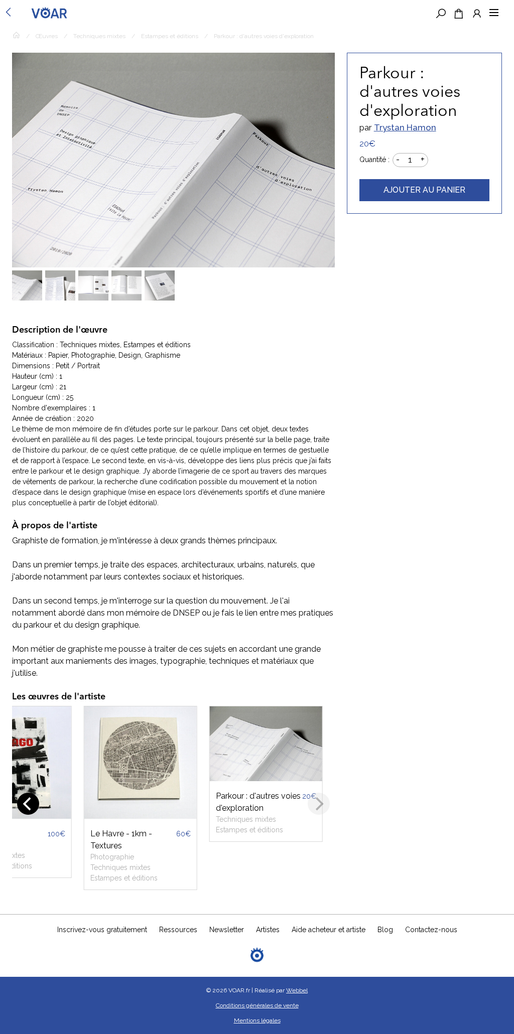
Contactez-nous (431, 930)
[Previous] (28, 804)
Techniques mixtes (99, 36)
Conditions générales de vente (257, 1005)
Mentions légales (257, 1020)
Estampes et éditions (169, 36)
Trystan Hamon (405, 127)
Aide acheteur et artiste (328, 930)
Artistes (268, 930)
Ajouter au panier (424, 190)
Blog (385, 930)
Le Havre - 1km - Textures (121, 839)
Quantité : (374, 160)
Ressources (178, 930)
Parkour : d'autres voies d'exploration (258, 802)
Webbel (297, 990)
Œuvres (47, 36)
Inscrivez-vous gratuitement (102, 930)
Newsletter (226, 930)
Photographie (112, 857)
